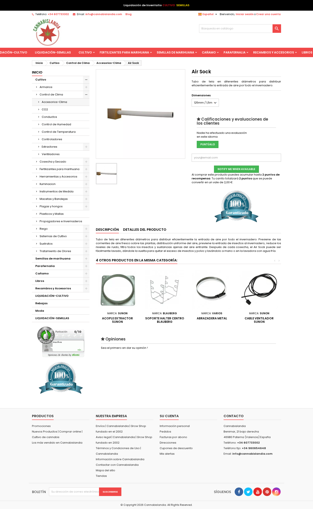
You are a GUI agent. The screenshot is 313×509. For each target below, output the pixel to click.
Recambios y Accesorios (273, 52)
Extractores (49, 147)
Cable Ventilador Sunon (259, 320)
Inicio (37, 72)
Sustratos (46, 244)
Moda (39, 311)
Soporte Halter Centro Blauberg (164, 320)
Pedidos (165, 432)
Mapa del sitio (105, 470)
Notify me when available (236, 169)
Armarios (46, 87)
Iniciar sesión (245, 14)
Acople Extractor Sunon (117, 320)
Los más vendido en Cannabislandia (57, 443)
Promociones (41, 426)
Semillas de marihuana (175, 52)
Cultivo (85, 52)
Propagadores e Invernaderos (61, 221)
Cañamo (209, 52)
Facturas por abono (173, 437)
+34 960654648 (254, 448)
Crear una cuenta (268, 14)
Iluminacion (48, 184)
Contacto (234, 416)
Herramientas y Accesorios (58, 176)
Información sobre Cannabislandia (120, 459)
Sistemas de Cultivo (53, 236)
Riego (44, 229)
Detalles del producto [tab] (144, 229)
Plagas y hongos (51, 206)
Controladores (52, 139)
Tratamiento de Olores (55, 251)
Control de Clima (51, 94)
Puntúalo (207, 144)
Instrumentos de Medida (56, 191)
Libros (39, 281)
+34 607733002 (58, 14)
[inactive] (61, 342)
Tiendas (101, 476)
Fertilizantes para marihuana (124, 52)
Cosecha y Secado (53, 162)
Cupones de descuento (176, 448)
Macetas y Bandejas (54, 199)
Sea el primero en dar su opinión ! (124, 348)
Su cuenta (169, 416)
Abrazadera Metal (212, 318)
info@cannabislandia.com (103, 14)
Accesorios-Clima (54, 102)
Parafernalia (235, 52)
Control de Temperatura (59, 132)
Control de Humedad (56, 124)
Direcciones (168, 443)
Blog (128, 14)
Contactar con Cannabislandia (117, 465)
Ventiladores (51, 154)
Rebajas (41, 303)
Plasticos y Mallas (52, 214)
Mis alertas (167, 454)
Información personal (175, 426)
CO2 (45, 109)
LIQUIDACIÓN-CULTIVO (52, 296)
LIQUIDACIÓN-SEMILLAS (53, 52)
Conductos (49, 117)
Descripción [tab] (107, 229)
